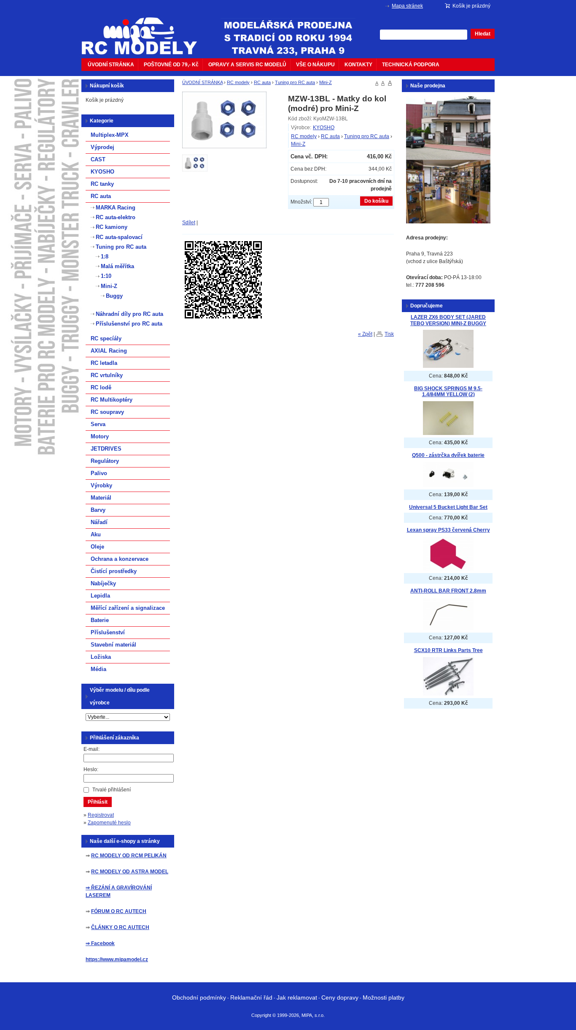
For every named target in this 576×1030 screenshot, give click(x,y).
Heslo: (90, 769)
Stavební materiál (113, 644)
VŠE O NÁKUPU (315, 65)
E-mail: (91, 749)
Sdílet (188, 223)
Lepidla (100, 595)
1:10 (106, 276)
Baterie (100, 620)
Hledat (482, 34)
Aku (96, 534)
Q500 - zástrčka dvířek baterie (448, 455)
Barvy (98, 510)
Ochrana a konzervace (119, 559)
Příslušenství (108, 632)
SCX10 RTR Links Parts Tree (448, 650)
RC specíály (106, 338)
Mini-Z (325, 82)
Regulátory (105, 461)
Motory (100, 436)
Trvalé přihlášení (111, 790)
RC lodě (101, 387)
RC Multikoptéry (111, 400)
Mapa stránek (407, 6)
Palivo (99, 473)
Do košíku (376, 201)
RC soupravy (107, 412)
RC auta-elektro (115, 217)
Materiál (101, 498)
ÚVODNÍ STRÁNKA (111, 65)
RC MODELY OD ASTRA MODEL (129, 872)
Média (98, 669)
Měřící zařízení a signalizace (128, 608)
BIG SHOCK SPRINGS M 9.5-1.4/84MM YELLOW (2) (448, 392)
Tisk (389, 334)
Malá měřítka (117, 266)
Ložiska (101, 657)
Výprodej (102, 147)
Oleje (97, 547)
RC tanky (102, 184)
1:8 (104, 256)
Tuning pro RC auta (295, 82)
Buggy (114, 296)
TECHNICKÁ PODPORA (410, 65)
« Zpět (365, 334)
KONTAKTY (358, 65)
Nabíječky (103, 583)
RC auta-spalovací (119, 237)
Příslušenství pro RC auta (129, 324)
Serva (98, 424)
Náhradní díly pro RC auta (129, 314)
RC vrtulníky (107, 375)
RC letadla (104, 363)
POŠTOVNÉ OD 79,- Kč (171, 65)
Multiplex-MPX (110, 135)
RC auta (262, 82)
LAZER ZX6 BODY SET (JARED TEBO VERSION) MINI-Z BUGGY (448, 320)
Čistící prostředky (114, 571)
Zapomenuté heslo (109, 823)
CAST (98, 159)
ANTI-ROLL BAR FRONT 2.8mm (448, 591)
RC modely (238, 82)
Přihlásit (98, 802)
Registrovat (101, 815)
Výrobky (101, 485)
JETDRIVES (106, 449)
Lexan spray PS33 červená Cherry (448, 530)
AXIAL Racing (109, 351)
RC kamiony (111, 227)
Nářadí (99, 522)
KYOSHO (323, 127)
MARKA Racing (115, 207)
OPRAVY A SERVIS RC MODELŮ (247, 65)
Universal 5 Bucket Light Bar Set (448, 507)
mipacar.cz (144, 31)
